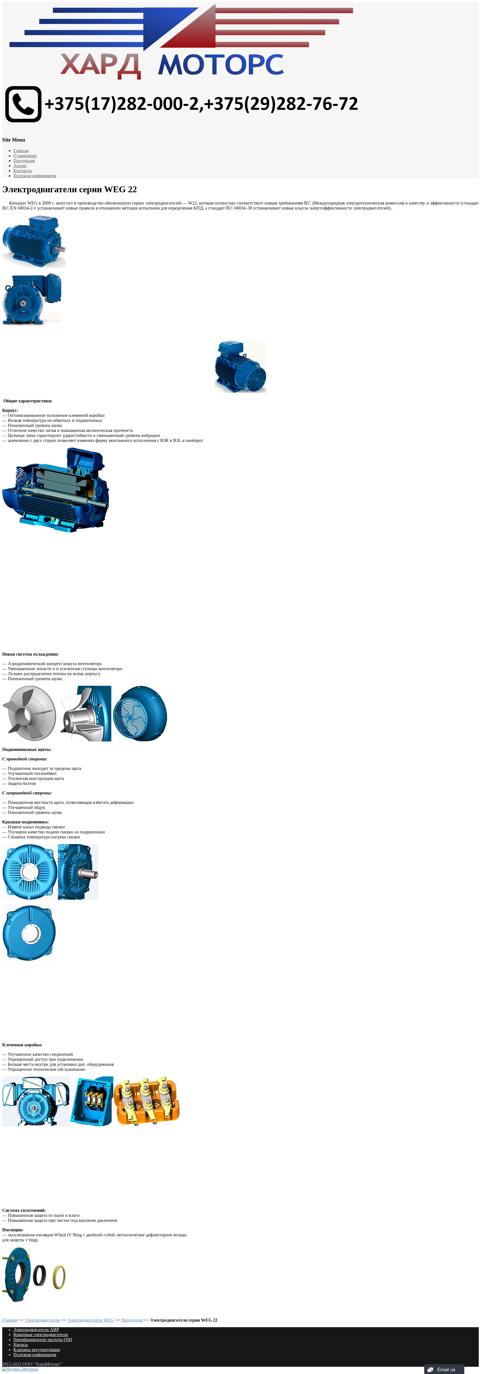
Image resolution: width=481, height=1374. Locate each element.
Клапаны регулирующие (36, 1349)
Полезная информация (34, 175)
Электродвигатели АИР (36, 1329)
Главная (20, 150)
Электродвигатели (42, 1320)
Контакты (22, 170)
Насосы (20, 1344)
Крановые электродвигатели (40, 1334)
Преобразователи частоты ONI (42, 1339)
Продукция (24, 160)
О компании (25, 155)
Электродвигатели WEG (90, 1320)
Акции (19, 165)
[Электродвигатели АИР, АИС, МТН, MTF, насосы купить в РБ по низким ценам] (240, 65)
